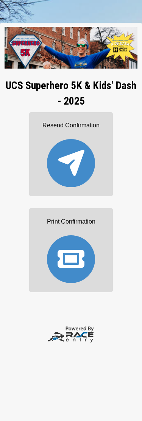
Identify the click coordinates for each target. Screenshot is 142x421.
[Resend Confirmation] (71, 159)
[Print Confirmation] (71, 255)
